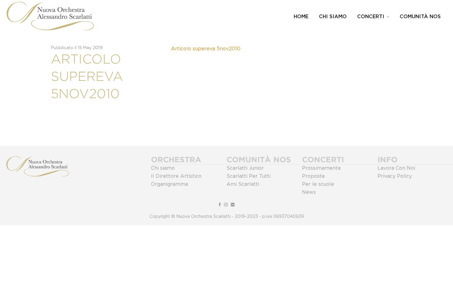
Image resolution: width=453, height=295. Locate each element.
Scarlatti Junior (245, 168)
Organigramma (169, 184)
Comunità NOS (420, 16)
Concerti (370, 16)
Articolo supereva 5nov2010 (205, 48)
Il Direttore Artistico (176, 176)
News (309, 192)
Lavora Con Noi (396, 168)
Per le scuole (318, 184)
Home (301, 16)
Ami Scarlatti (242, 184)
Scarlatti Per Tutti (248, 176)
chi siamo (333, 16)
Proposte (313, 176)
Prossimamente (321, 168)
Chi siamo (163, 168)
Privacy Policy (394, 176)
